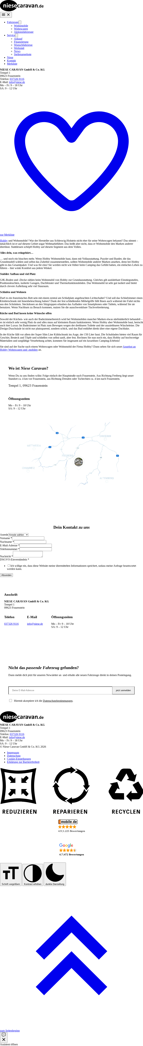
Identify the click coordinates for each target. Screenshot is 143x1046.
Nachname (7, 541)
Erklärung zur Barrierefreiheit (23, 761)
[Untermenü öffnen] (19, 22)
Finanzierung (21, 41)
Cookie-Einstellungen (19, 758)
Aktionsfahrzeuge (23, 31)
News (17, 51)
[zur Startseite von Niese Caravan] (22, 10)
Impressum (13, 752)
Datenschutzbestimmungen (58, 700)
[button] (71, 826)
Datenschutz (14, 755)
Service (11, 35)
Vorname (6, 538)
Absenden (6, 575)
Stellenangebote (22, 54)
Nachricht (6, 556)
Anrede (4, 534)
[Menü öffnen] (6, 15)
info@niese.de (17, 82)
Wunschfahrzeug (23, 44)
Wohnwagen (21, 28)
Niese (10, 57)
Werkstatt (19, 48)
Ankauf (18, 38)
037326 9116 (17, 79)
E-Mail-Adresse (10, 545)
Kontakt (11, 60)
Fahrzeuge (12, 22)
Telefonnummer (10, 549)
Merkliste (12, 63)
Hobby (4, 240)
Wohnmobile (21, 25)
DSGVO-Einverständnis (14, 559)
